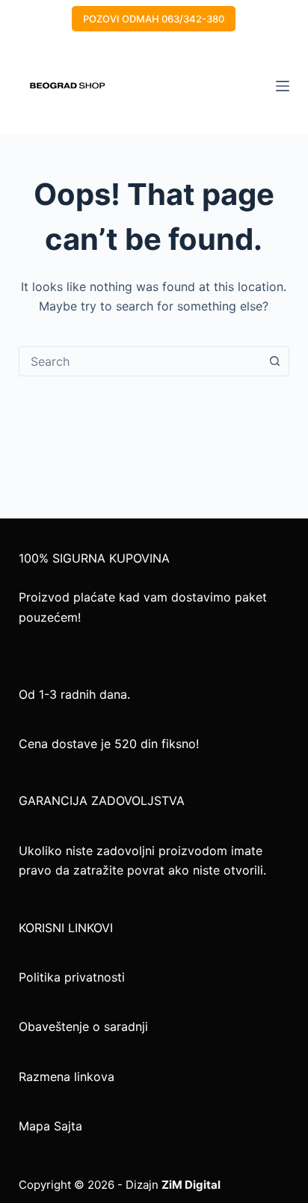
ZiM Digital (191, 1185)
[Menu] (282, 86)
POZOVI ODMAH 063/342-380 (153, 19)
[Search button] (274, 361)
